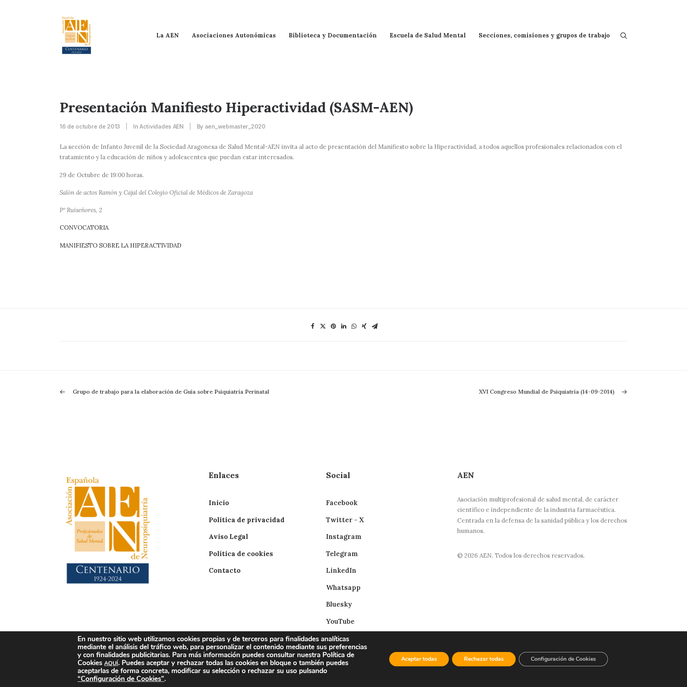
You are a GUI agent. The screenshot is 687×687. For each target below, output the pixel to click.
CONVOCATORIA (84, 227)
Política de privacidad (247, 519)
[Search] (623, 35)
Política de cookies (241, 553)
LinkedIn (341, 570)
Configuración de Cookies (563, 659)
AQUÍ (111, 663)
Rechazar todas (484, 659)
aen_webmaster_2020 (235, 126)
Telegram (342, 553)
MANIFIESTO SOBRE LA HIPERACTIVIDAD (120, 245)
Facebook (341, 502)
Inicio (219, 502)
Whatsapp (343, 587)
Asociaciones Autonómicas (234, 35)
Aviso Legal (228, 536)
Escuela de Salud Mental (428, 35)
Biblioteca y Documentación (333, 35)
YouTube (340, 621)
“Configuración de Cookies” (121, 678)
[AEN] (76, 35)
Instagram (343, 536)
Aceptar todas (419, 659)
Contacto (225, 570)
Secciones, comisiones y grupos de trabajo (544, 35)
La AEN (167, 35)
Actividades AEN (162, 126)
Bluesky (339, 604)
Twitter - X (345, 519)
